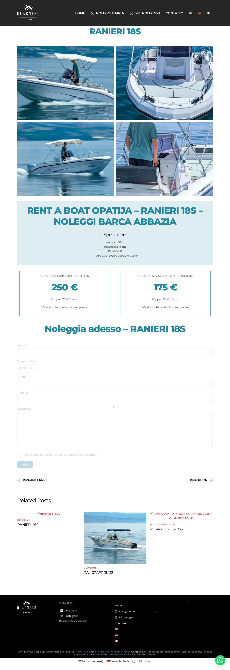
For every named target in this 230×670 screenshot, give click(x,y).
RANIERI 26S (198, 480)
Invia (26, 464)
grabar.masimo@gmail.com (113, 651)
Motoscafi (23, 520)
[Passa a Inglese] (191, 13)
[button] (220, 660)
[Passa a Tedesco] (200, 13)
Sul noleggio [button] (125, 617)
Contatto (174, 13)
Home (80, 13)
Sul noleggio (147, 13)
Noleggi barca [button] (126, 611)
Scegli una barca (29, 361)
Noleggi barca (109, 13)
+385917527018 (83, 651)
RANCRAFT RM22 (35, 480)
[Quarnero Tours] (28, 18)
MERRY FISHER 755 (166, 529)
